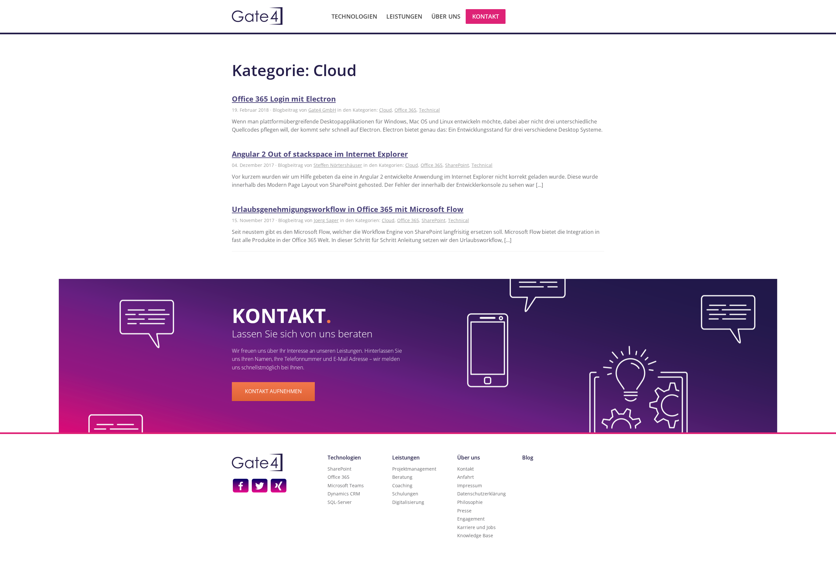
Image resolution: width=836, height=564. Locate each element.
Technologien (354, 16)
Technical (429, 110)
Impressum (469, 485)
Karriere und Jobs (476, 527)
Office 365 (405, 110)
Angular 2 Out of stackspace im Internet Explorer (320, 154)
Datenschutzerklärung (481, 494)
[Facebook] (241, 485)
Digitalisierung (408, 502)
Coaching (402, 485)
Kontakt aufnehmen (273, 391)
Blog (527, 457)
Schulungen (405, 494)
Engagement (471, 519)
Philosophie (470, 502)
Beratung (402, 477)
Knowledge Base (475, 535)
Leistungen (404, 16)
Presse (464, 511)
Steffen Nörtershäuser (338, 165)
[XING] (278, 485)
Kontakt (485, 16)
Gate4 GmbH (322, 110)
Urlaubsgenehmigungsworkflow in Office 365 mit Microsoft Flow (347, 209)
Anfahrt (465, 477)
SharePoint (457, 165)
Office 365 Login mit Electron (284, 99)
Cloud (385, 110)
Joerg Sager (326, 220)
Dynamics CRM (344, 494)
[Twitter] (259, 485)
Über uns (445, 16)
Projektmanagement (414, 469)
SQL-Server (340, 502)
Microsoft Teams (346, 485)
